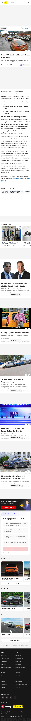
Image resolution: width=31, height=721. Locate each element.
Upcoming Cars (5, 658)
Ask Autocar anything (6, 676)
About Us (17, 676)
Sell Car (3, 687)
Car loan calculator (6, 667)
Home (2, 645)
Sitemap (3, 681)
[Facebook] (11, 697)
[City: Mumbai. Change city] (29, 2)
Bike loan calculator (20, 667)
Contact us (4, 684)
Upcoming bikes (19, 658)
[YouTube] (2, 697)
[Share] (29, 51)
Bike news (18, 664)
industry (8, 645)
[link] (12, 569)
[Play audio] (26, 51)
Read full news (15, 294)
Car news (3, 664)
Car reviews (4, 661)
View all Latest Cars (15, 640)
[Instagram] (6, 697)
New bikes (18, 655)
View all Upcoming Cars (14, 583)
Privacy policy (18, 681)
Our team (18, 678)
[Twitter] (15, 697)
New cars (3, 655)
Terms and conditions (21, 684)
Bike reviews (18, 661)
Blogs (2, 678)
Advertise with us (19, 687)
